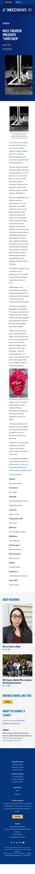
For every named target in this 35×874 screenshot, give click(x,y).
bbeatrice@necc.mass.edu (18, 464)
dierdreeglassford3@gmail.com (20, 470)
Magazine (17, 794)
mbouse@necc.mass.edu (12, 741)
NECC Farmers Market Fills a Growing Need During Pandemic (17, 681)
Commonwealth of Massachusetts (13, 855)
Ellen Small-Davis (7, 49)
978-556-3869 (8, 738)
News (17, 790)
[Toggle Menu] (30, 10)
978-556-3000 (18, 770)
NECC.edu (18, 2)
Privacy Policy (27, 855)
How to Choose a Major (12, 646)
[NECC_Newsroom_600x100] (14, 9)
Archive (7, 702)
